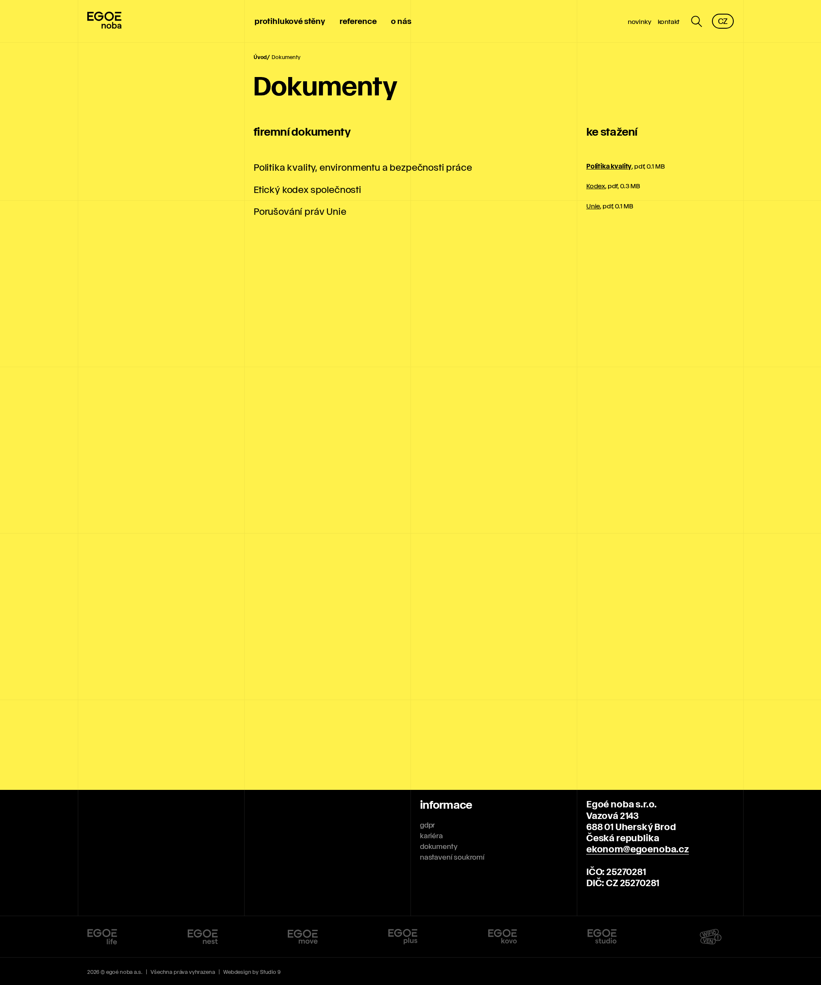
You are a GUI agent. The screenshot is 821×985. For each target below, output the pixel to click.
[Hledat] (696, 21)
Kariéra (431, 835)
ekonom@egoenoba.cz (637, 848)
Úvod (260, 57)
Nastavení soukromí (452, 857)
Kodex (595, 186)
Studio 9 (270, 972)
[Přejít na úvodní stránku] (104, 21)
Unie (593, 206)
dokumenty (438, 846)
